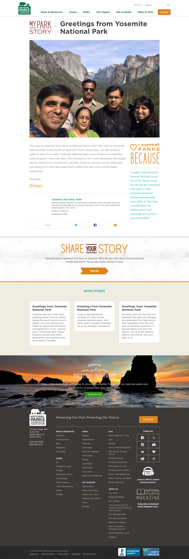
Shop (84, 502)
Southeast (87, 463)
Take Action (88, 486)
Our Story (113, 493)
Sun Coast (87, 471)
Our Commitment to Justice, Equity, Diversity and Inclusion (120, 507)
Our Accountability (118, 518)
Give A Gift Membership (120, 447)
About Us (138, 4)
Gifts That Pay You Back (120, 478)
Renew (112, 443)
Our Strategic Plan (117, 514)
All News (60, 435)
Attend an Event (90, 490)
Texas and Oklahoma (92, 475)
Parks (86, 12)
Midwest (86, 443)
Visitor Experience (64, 486)
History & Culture (64, 474)
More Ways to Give (117, 466)
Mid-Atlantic (88, 439)
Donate (164, 12)
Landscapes (61, 478)
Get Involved (123, 12)
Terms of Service (48, 553)
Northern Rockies (90, 451)
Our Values (114, 501)
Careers (112, 537)
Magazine (60, 447)
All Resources (62, 439)
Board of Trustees (117, 522)
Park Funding (62, 482)
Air (57, 462)
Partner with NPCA (91, 498)
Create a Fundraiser (118, 462)
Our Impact (103, 12)
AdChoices (76, 553)
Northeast (87, 447)
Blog (58, 443)
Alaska (85, 435)
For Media (60, 451)
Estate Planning (116, 482)
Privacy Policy (63, 553)
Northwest (87, 455)
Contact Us (33, 553)
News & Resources (52, 12)
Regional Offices (116, 497)
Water (59, 490)
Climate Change (63, 466)
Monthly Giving (116, 458)
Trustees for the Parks (119, 470)
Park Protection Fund (119, 435)
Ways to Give (145, 12)
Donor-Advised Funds (119, 474)
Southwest (87, 467)
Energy (59, 470)
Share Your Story (90, 494)
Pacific (85, 459)
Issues (73, 12)
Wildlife (59, 494)
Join (111, 439)
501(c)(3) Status (89, 553)
